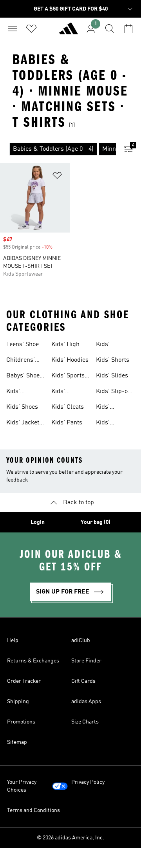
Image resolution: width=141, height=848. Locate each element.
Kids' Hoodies (70, 360)
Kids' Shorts (112, 360)
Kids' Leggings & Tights (112, 408)
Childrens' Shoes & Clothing (20, 361)
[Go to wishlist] (31, 28)
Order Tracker (24, 681)
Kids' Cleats (67, 407)
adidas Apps (86, 701)
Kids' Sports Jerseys (68, 377)
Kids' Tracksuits (110, 424)
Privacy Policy (88, 782)
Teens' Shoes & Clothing (24, 345)
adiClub (80, 640)
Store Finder (86, 661)
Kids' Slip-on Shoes (113, 392)
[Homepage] (68, 31)
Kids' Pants (66, 423)
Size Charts (85, 722)
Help (12, 640)
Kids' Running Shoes (107, 345)
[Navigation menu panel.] (12, 28)
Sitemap (17, 742)
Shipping (18, 701)
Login (38, 522)
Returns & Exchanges (33, 661)
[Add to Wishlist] (57, 176)
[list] (58, 149)
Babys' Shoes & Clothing (24, 377)
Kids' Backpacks (21, 392)
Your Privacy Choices (21, 786)
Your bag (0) (95, 522)
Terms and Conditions (33, 810)
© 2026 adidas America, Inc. (70, 838)
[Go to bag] (128, 28)
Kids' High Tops (65, 345)
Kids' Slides (112, 376)
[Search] (109, 28)
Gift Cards (83, 681)
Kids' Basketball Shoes (66, 392)
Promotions (21, 722)
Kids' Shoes (22, 407)
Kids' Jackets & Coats (24, 424)
